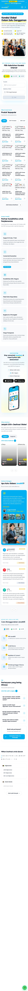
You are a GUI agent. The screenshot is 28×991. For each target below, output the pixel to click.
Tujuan (5, 81)
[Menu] (25, 7)
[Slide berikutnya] (15, 470)
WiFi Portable (12, 120)
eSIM (4, 120)
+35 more (24, 185)
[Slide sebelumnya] (12, 470)
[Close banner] (26, 2)
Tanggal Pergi (7, 89)
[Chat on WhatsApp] (24, 988)
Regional (12, 436)
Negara (5, 436)
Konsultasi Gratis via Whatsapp (15, 736)
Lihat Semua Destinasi (12, 204)
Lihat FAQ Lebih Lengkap (8, 691)
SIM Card (22, 120)
